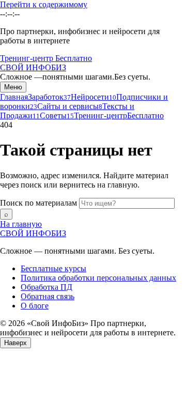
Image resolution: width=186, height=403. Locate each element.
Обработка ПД (46, 287)
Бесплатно (73, 58)
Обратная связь (47, 296)
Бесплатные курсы (53, 268)
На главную (21, 224)
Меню (13, 87)
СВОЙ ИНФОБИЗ (33, 233)
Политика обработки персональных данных (98, 277)
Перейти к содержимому (43, 4)
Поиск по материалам (38, 202)
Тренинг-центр (27, 58)
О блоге (35, 305)
